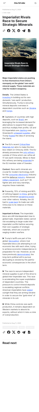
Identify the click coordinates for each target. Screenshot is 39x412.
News (22, 327)
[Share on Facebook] (8, 30)
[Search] (35, 3)
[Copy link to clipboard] (4, 30)
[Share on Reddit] (18, 30)
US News (30, 327)
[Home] (19, 3)
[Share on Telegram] (23, 30)
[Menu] (4, 3)
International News (10, 327)
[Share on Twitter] (13, 30)
